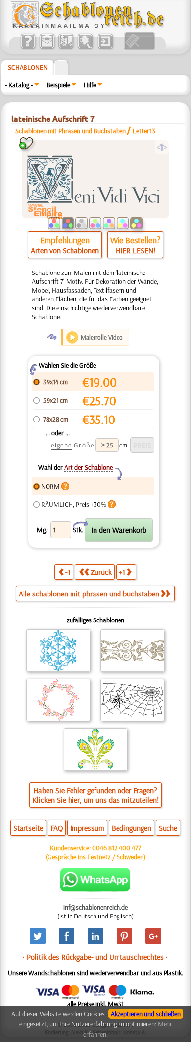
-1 (68, 572)
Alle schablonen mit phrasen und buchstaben (89, 593)
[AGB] (65, 47)
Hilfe (90, 84)
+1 (122, 572)
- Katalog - (19, 84)
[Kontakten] (46, 47)
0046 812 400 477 (116, 848)
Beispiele (58, 84)
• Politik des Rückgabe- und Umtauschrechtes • (95, 957)
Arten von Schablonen (65, 250)
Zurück (101, 572)
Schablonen (28, 67)
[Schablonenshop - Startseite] (87, 27)
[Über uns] (27, 47)
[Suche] (85, 47)
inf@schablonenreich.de (95, 907)
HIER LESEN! (135, 250)
